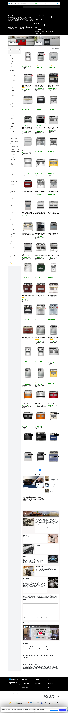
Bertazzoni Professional (14, 141)
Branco (12, 118)
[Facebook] (10, 693)
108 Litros (12, 100)
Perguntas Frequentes (38, 683)
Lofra (36, 27)
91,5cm (50, 21)
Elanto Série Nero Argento (15, 149)
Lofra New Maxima (14, 156)
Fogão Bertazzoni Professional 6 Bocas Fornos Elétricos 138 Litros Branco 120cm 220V (40, 171)
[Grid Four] (58, 49)
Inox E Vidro (13, 80)
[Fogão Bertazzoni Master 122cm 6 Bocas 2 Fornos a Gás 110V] (53, 120)
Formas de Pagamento (38, 686)
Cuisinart (41, 25)
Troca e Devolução (50, 683)
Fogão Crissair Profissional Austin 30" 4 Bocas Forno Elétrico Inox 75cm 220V (28, 213)
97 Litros (12, 92)
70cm (39, 21)
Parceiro (49, 687)
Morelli (12, 66)
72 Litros (12, 90)
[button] (58, 3)
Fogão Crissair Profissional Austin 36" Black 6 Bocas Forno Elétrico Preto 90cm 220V (53, 234)
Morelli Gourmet (13, 157)
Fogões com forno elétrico (49, 31)
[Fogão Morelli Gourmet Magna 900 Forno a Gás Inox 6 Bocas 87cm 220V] (53, 247)
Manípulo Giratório (14, 186)
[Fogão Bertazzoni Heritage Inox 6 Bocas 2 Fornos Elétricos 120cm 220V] (53, 205)
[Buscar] (33, 3)
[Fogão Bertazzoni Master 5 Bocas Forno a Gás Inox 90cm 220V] (41, 78)
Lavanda (12, 123)
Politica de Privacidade (25, 687)
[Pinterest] (17, 693)
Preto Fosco (13, 128)
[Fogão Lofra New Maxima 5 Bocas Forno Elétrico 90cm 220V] (28, 78)
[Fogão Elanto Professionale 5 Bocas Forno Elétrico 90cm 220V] (53, 100)
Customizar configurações (54, 709)
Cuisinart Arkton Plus (14, 144)
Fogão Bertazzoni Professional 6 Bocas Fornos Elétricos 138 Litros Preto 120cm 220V (27, 424)
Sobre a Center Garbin (25, 682)
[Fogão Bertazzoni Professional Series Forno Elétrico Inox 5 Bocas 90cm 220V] (53, 184)
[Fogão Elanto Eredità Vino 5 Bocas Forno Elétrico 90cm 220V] (28, 184)
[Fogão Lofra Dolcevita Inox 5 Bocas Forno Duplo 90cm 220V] (53, 310)
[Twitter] (11, 693)
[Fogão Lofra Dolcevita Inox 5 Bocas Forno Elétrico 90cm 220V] (41, 310)
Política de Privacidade (5, 710)
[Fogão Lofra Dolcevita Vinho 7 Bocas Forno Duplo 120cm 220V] (28, 330)
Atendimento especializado (26, 683)
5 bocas (31, 602)
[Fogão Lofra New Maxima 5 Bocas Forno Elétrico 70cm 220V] (41, 56)
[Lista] (53, 49)
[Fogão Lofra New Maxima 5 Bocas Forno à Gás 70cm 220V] (53, 330)
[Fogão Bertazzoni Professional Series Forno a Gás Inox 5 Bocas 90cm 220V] (28, 141)
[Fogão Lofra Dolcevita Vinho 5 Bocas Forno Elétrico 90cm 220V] (41, 288)
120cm (54, 21)
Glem (55, 25)
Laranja (12, 121)
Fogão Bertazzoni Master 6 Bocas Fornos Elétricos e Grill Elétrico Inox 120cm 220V (53, 360)
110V (12, 198)
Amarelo (12, 115)
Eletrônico (12, 184)
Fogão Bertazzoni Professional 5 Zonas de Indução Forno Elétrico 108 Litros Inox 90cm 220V (28, 171)
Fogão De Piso (13, 71)
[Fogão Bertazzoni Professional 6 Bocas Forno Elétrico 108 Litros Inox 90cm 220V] (41, 184)
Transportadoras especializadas (27, 686)
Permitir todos (63, 709)
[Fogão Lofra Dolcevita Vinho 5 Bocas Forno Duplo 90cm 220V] (28, 288)
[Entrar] (54, 3)
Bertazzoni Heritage (14, 138)
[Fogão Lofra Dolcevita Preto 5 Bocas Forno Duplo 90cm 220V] (53, 78)
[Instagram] (13, 693)
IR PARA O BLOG (40, 503)
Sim (11, 205)
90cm (47, 21)
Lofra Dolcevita (13, 154)
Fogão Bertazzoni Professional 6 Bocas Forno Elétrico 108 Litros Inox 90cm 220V (40, 192)
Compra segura (24, 688)
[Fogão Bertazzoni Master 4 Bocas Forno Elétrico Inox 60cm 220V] (28, 56)
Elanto (46, 25)
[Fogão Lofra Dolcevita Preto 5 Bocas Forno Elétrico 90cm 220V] (28, 310)
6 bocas (35, 602)
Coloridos (36, 33)
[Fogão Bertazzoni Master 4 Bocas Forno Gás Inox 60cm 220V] (53, 268)
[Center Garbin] (12, 3)
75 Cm (12, 167)
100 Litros (12, 93)
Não (11, 219)
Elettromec (51, 25)
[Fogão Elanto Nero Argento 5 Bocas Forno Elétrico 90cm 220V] (41, 100)
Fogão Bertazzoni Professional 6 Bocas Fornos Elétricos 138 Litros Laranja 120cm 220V (40, 424)
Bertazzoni (37, 25)
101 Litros (12, 95)
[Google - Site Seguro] (19, 703)
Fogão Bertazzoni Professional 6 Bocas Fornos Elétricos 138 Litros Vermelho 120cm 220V (53, 403)
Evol (11, 63)
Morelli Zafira (13, 159)
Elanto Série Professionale (15, 151)
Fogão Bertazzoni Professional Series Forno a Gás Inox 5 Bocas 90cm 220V (28, 150)
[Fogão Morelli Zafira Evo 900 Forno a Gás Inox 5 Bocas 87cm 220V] (28, 268)
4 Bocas (12, 224)
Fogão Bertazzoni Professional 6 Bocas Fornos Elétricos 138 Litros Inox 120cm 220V (40, 403)
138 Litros (12, 108)
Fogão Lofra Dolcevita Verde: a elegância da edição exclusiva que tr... (54, 479)
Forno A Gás (13, 191)
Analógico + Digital (14, 181)
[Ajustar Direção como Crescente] (50, 49)
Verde (12, 129)
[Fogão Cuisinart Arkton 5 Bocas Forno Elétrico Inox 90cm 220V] (41, 226)
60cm (36, 21)
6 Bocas (12, 227)
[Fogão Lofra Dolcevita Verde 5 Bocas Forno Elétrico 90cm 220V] (41, 268)
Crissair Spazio (13, 143)
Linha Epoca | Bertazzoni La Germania (53, 491)
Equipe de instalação (25, 684)
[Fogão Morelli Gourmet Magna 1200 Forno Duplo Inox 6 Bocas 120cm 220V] (41, 247)
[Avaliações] (15, 262)
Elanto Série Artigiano (14, 146)
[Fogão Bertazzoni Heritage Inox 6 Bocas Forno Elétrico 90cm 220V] (41, 205)
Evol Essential (13, 152)
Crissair (12, 58)
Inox (40, 33)
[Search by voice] (30, 3)
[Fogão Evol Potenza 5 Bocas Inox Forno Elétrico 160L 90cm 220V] (28, 247)
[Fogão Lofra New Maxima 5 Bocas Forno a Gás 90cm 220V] (41, 330)
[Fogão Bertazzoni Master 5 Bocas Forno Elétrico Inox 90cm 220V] (53, 56)
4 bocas (26, 602)
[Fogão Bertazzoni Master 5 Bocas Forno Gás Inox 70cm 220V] (28, 352)
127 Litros (12, 106)
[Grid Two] (54, 49)
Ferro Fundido (13, 212)
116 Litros (12, 103)
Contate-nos (49, 686)
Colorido (12, 77)
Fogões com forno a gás (39, 31)
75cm (43, 21)
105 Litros (12, 98)
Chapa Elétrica (13, 255)
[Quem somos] (14, 679)
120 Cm (12, 174)
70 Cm (12, 166)
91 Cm (12, 172)
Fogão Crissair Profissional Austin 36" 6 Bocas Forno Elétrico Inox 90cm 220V (28, 465)
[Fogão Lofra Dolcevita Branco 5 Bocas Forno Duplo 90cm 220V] (53, 288)
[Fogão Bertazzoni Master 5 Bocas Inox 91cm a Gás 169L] (53, 141)
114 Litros (12, 101)
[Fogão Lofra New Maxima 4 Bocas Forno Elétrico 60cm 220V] (28, 373)
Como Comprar (37, 684)
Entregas (49, 684)
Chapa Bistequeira (14, 253)
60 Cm (12, 164)
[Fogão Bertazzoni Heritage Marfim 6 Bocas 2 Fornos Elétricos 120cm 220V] (28, 226)
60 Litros (12, 87)
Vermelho (12, 131)
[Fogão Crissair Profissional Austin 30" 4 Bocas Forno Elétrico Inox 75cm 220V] (28, 205)
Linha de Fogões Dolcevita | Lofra (53, 484)
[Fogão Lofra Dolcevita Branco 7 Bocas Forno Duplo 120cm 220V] (28, 100)
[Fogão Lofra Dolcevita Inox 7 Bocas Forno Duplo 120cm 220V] (41, 141)
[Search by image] (31, 3)
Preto (12, 126)
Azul (11, 116)
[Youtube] (15, 693)
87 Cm (12, 169)
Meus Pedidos (50, 682)
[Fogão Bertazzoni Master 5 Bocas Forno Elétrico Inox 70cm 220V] (41, 352)
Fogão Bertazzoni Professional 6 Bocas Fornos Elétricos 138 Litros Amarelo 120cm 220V (53, 171)
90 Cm (12, 171)
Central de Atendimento (38, 682)
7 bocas (40, 602)
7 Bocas (12, 229)
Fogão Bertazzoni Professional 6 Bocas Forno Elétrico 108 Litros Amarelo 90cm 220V (53, 381)
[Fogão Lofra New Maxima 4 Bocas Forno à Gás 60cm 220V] (41, 373)
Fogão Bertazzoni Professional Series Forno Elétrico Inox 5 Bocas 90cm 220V (53, 192)
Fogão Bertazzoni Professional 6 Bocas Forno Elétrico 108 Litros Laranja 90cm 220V (27, 403)
